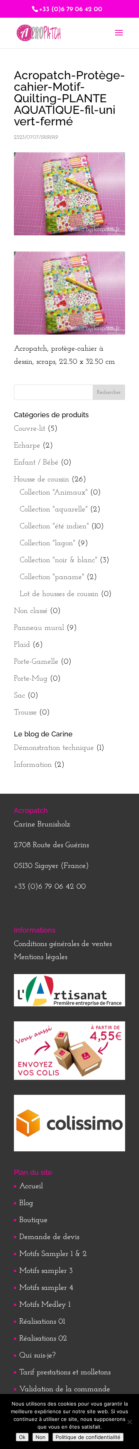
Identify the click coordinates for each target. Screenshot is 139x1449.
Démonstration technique (54, 748)
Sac (19, 696)
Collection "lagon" (47, 543)
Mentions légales (40, 957)
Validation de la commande (64, 1389)
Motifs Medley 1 (44, 1305)
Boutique (33, 1220)
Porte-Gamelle (36, 662)
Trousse (25, 712)
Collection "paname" (52, 577)
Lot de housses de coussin (59, 594)
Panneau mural (39, 628)
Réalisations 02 (43, 1338)
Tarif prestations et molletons (64, 1372)
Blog (26, 1203)
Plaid (22, 645)
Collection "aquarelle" (54, 509)
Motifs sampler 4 (46, 1288)
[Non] (129, 1422)
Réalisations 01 (42, 1322)
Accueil (31, 1186)
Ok (22, 1437)
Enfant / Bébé (36, 462)
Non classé (30, 611)
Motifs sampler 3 (46, 1271)
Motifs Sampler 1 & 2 (53, 1254)
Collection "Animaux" (54, 492)
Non (41, 1437)
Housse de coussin (41, 479)
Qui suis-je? (37, 1355)
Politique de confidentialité (88, 1437)
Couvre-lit (29, 429)
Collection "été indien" (54, 526)
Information (33, 765)
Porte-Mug (30, 679)
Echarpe (27, 446)
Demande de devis (49, 1237)
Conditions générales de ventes (63, 944)
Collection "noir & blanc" (58, 560)
